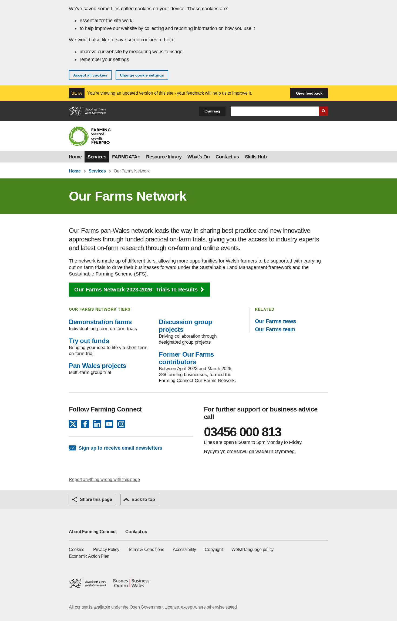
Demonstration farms (100, 322)
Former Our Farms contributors (186, 358)
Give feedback (309, 93)
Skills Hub (256, 157)
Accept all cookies (90, 75)
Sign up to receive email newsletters (120, 448)
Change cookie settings (142, 75)
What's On (198, 157)
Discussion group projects (185, 325)
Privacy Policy (106, 549)
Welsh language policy (252, 549)
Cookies (76, 549)
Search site (323, 111)
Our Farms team (275, 329)
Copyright (214, 549)
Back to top (143, 499)
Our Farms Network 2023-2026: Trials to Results (136, 290)
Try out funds (89, 340)
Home (75, 157)
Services (97, 157)
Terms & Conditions (146, 549)
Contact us (227, 157)
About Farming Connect (93, 531)
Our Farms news (275, 321)
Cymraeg (212, 111)
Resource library (163, 157)
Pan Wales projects (97, 365)
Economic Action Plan (89, 556)
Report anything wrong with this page (104, 479)
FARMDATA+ (126, 157)
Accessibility (184, 549)
